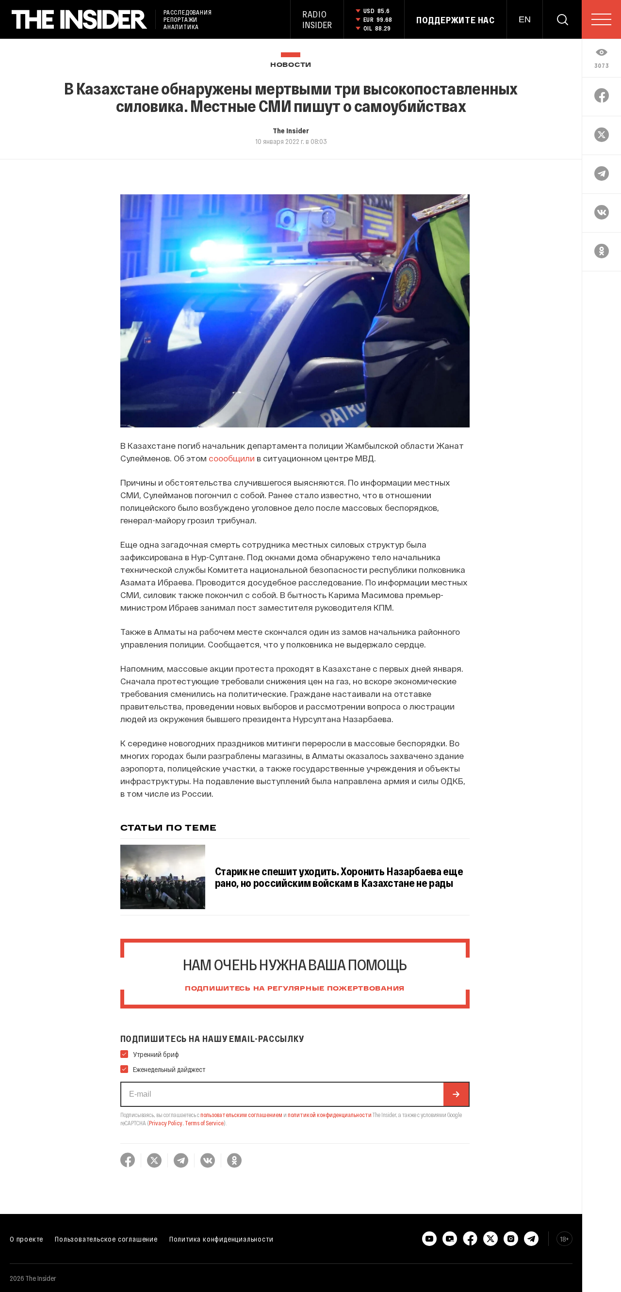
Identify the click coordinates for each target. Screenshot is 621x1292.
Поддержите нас (455, 20)
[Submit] (456, 1094)
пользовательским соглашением (241, 1114)
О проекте (26, 1238)
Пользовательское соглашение (106, 1238)
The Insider (291, 130)
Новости (290, 65)
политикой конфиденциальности (330, 1114)
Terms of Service (204, 1122)
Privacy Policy (165, 1122)
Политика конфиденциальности (221, 1238)
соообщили (232, 458)
